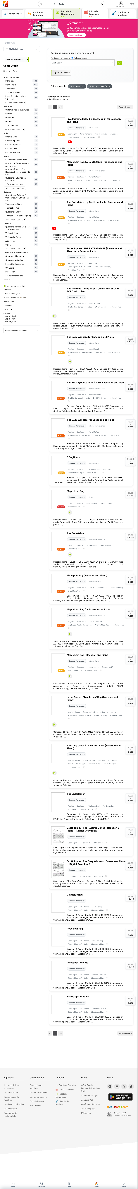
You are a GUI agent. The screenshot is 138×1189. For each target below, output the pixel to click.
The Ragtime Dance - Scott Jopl (80, 307)
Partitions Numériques (61, 1095)
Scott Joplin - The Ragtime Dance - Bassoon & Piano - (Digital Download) (93, 829)
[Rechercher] (102, 4)
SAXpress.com (100, 307)
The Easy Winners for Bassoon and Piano (90, 337)
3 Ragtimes (73, 457)
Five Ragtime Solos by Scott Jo (106, 134)
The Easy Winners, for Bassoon (79, 435)
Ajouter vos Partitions (39, 1092)
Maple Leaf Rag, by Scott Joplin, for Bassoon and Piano (94, 163)
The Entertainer (76, 533)
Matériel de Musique (62, 1102)
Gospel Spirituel (89, 712)
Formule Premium (37, 1101)
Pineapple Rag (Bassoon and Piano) (87, 575)
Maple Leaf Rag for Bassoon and (80, 625)
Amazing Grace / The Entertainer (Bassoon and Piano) (94, 747)
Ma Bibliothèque (16, 49)
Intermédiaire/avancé (97, 171)
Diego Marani (94, 349)
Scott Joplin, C (102, 712)
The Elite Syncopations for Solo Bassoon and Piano (96, 382)
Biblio (69, 1187)
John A (91, 588)
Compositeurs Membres (36, 1086)
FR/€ (132, 4)
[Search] (119, 63)
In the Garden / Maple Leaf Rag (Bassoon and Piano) (92, 698)
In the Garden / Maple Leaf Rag (79, 715)
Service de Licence (38, 1097)
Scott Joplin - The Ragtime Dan (80, 843)
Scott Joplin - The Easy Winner (79, 876)
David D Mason (106, 503)
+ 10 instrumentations (14, 102)
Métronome (86, 1113)
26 (60, 107)
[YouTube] (117, 1086)
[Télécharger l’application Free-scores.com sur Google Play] (120, 1096)
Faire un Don (35, 1105)
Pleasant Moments (77, 962)
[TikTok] (131, 1086)
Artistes (7, 310)
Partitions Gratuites (67, 1085)
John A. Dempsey (116, 588)
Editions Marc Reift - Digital (78, 910)
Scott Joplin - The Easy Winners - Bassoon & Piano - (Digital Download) (96, 862)
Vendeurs (8, 306)
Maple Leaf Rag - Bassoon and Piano (87, 655)
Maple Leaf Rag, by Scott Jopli (79, 180)
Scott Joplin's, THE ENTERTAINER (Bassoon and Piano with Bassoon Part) (94, 250)
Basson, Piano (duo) (101, 86)
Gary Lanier (93, 263)
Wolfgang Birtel (94, 469)
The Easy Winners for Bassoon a (80, 352)
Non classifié (11, 71)
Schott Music (73, 809)
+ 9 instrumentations (14, 129)
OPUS (96, 1187)
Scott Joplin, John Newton (107, 760)
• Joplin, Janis (9, 319)
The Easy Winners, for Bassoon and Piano (90, 419)
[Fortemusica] (109, 1114)
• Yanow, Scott (10, 321)
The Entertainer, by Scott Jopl (79, 220)
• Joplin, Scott (9, 316)
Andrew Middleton (95, 622)
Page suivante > (125, 107)
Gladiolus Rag (75, 894)
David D (71, 503)
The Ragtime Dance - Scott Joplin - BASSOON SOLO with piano (93, 290)
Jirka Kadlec (84, 907)
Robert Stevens (94, 304)
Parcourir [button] (41, 1187)
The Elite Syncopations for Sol (79, 398)
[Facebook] (110, 1086)
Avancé (91, 497)
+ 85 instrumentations (14, 188)
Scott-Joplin (78, 86)
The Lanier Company (103, 267)
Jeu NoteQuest (88, 1108)
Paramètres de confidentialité (10, 1114)
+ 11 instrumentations (14, 276)
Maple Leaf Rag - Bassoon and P (101, 667)
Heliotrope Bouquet (78, 996)
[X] (124, 1086)
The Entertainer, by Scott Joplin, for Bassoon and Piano (95, 203)
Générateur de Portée (90, 1104)
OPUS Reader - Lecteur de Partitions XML (90, 1088)
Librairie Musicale (66, 1089)
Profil (124, 1187)
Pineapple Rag (101, 588)
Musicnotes (98, 843)
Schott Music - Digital (76, 473)
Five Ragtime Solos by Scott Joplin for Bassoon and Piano (94, 120)
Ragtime (71, 177)
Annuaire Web (87, 1100)
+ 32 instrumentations (14, 249)
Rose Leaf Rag (75, 928)
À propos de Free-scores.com (12, 1086)
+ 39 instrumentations (14, 220)
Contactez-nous (11, 1092)
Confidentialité (10, 1108)
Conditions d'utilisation (14, 1104)
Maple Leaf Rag (75, 491)
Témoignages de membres (11, 1098)
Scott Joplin (72, 134)
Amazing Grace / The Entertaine (88, 764)
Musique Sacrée (74, 712)
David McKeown (86, 134)
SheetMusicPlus (89, 137)
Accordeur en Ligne (90, 1095)
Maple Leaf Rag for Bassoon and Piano (89, 609)
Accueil (13, 1187)
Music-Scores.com (75, 670)
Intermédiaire (94, 128)
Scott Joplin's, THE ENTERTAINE (80, 267)
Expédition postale (62, 58)
